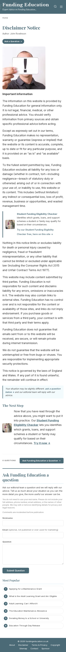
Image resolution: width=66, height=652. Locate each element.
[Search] (55, 7)
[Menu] (61, 6)
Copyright (55, 645)
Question (6, 541)
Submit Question (16, 570)
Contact (34, 648)
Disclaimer (23, 645)
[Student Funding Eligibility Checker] (7, 428)
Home (5, 18)
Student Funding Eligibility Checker (37, 213)
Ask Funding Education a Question (40, 460)
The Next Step (12, 405)
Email (30, 530)
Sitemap (23, 648)
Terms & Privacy (39, 645)
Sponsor (46, 648)
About (12, 645)
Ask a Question (11, 41)
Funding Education (25, 4)
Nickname (7, 518)
